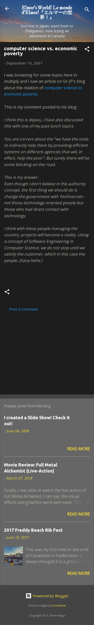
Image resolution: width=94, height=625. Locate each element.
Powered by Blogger (50, 595)
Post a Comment (23, 309)
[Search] (87, 10)
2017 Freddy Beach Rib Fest (33, 530)
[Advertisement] (47, 351)
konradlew (59, 605)
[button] (87, 50)
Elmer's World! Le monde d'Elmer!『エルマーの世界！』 (47, 12)
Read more (78, 449)
